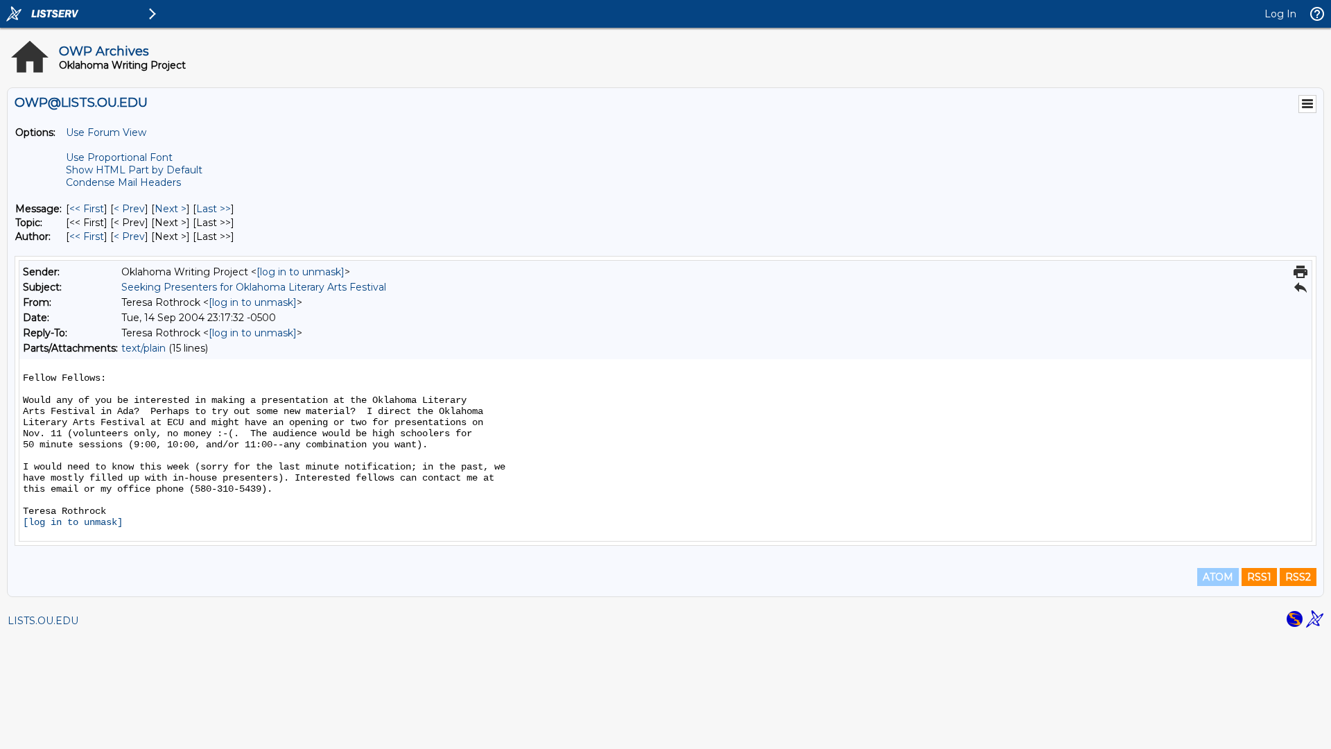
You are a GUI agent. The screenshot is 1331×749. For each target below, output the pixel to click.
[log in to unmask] (300, 272)
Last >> (213, 209)
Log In (1280, 14)
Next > (170, 209)
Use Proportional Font (119, 157)
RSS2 (1298, 577)
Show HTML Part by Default (134, 170)
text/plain (143, 348)
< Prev (129, 209)
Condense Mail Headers (123, 182)
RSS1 (1259, 577)
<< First (86, 209)
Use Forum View (106, 132)
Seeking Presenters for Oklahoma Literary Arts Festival (253, 287)
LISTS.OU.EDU (43, 620)
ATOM (1218, 577)
